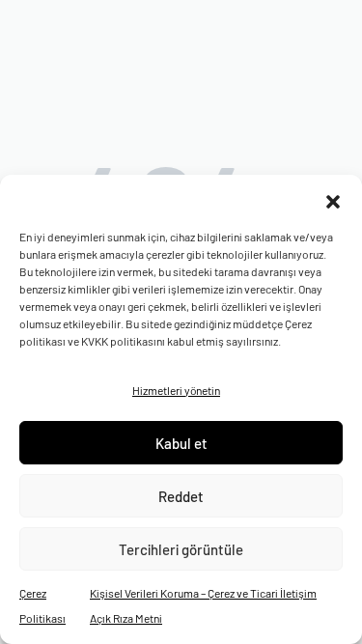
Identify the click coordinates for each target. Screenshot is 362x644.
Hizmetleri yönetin (176, 390)
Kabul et (181, 443)
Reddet (181, 496)
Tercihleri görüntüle (181, 549)
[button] (333, 199)
